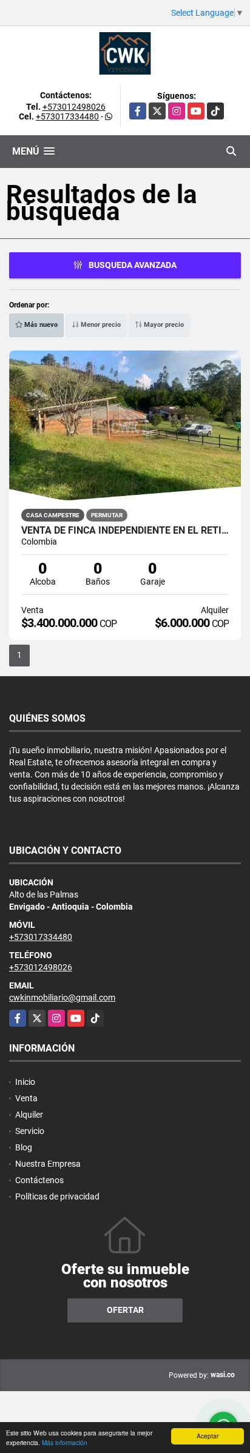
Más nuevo (40, 325)
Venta (26, 1098)
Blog (23, 1147)
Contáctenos (39, 1180)
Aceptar (207, 1435)
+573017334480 (67, 116)
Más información (64, 1442)
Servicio (29, 1131)
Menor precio (100, 325)
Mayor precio (163, 325)
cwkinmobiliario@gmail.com (62, 997)
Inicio (25, 1082)
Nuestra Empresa (48, 1164)
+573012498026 (74, 107)
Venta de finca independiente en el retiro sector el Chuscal (125, 530)
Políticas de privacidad (57, 1196)
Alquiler (29, 1114)
